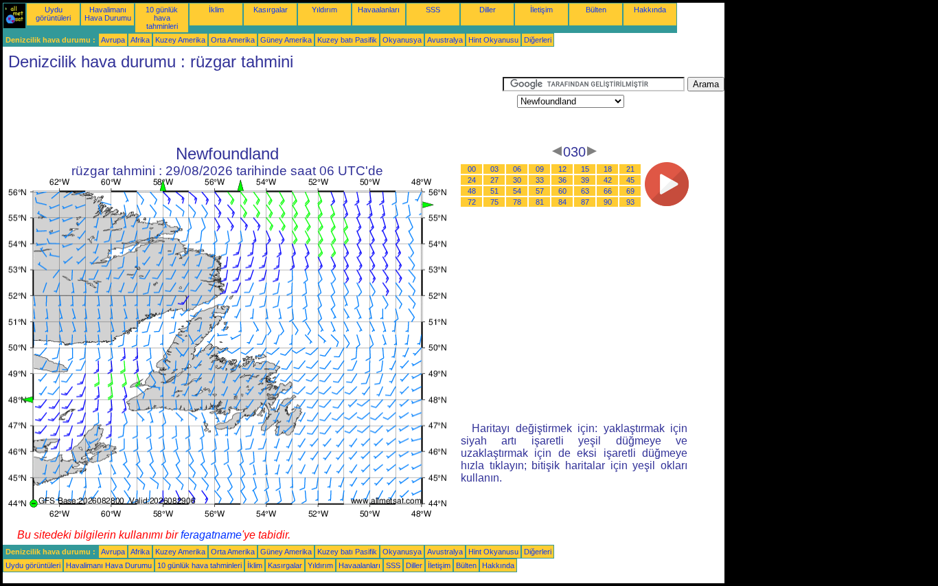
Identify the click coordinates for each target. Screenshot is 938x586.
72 (472, 202)
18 (608, 169)
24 (472, 180)
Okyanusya (402, 40)
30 (517, 180)
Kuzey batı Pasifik (347, 40)
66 (608, 191)
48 (472, 191)
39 (585, 180)
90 (608, 202)
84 (562, 202)
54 (517, 191)
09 (540, 169)
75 (494, 202)
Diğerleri (537, 40)
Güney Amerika (286, 40)
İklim (216, 9)
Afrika (140, 40)
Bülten (596, 9)
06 (517, 169)
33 (540, 180)
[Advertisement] (253, 108)
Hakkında (650, 9)
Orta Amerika (233, 40)
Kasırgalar (270, 9)
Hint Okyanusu (493, 40)
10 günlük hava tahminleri (162, 17)
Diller (487, 9)
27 (494, 180)
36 (562, 180)
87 (585, 202)
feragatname (211, 535)
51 (494, 191)
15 (585, 169)
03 (494, 169)
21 (630, 169)
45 (630, 180)
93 (630, 202)
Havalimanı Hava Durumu (107, 13)
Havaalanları (379, 9)
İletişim (541, 9)
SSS (433, 9)
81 (540, 202)
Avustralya (445, 40)
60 (562, 191)
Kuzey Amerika (180, 40)
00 (472, 169)
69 (630, 191)
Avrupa (113, 40)
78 (517, 202)
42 (608, 180)
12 (562, 169)
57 (540, 191)
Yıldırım (324, 9)
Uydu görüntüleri (53, 13)
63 (585, 191)
